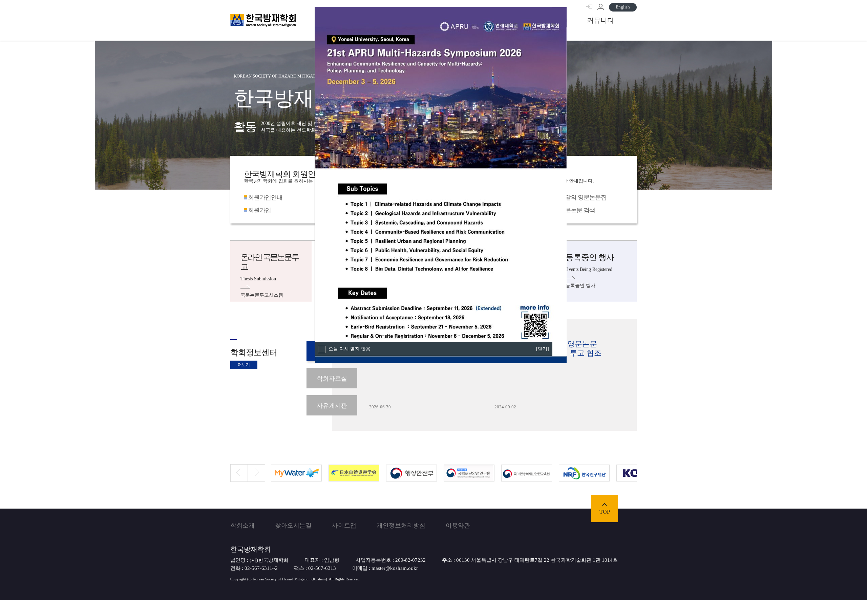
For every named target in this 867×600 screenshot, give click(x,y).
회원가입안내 (265, 197)
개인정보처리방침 (401, 525)
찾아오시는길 (293, 525)
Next (252, 467)
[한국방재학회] (263, 20)
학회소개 (242, 525)
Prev (235, 467)
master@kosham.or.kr (395, 568)
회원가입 (259, 210)
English (623, 6)
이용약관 (458, 525)
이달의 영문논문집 (583, 197)
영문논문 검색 (577, 210)
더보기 (244, 364)
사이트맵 (344, 525)
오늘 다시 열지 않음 (349, 348)
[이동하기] (600, 20)
